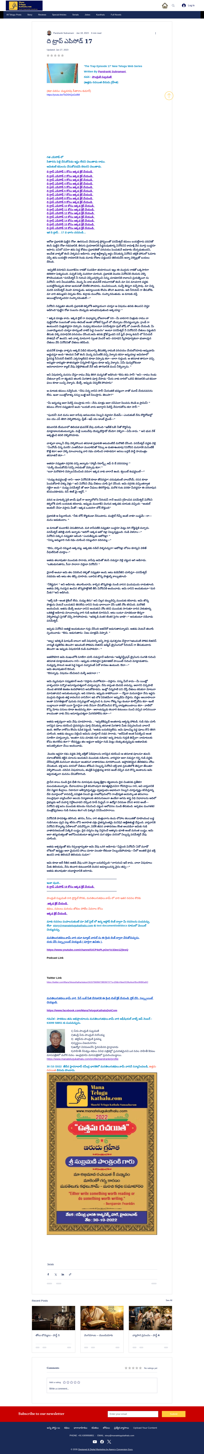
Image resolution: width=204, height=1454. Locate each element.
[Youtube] (94, 1441)
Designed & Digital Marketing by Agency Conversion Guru (105, 1449)
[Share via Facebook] (48, 1274)
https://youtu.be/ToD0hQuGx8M (63, 95)
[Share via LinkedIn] (62, 1274)
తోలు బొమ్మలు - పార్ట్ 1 (48, 1335)
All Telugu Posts (13, 14)
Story (29, 14)
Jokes (87, 14)
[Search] (173, 6)
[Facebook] (102, 1441)
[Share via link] (70, 1274)
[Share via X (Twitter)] (55, 1274)
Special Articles (59, 14)
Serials (75, 14)
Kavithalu (100, 14)
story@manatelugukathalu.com (119, 1435)
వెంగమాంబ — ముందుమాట (98, 1335)
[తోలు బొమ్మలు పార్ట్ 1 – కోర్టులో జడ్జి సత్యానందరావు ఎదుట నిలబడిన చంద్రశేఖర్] (53, 1318)
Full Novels (116, 14)
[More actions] (155, 33)
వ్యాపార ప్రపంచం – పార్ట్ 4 (146, 1335)
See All (169, 1300)
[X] (109, 1441)
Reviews (42, 14)
